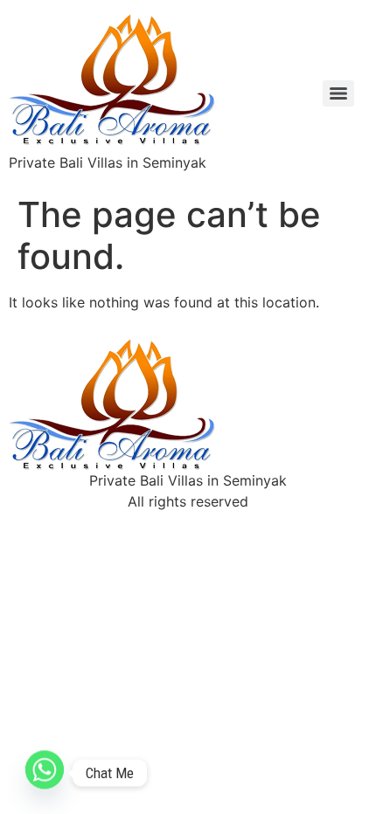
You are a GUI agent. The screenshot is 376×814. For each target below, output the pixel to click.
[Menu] (338, 93)
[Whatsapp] (44, 773)
